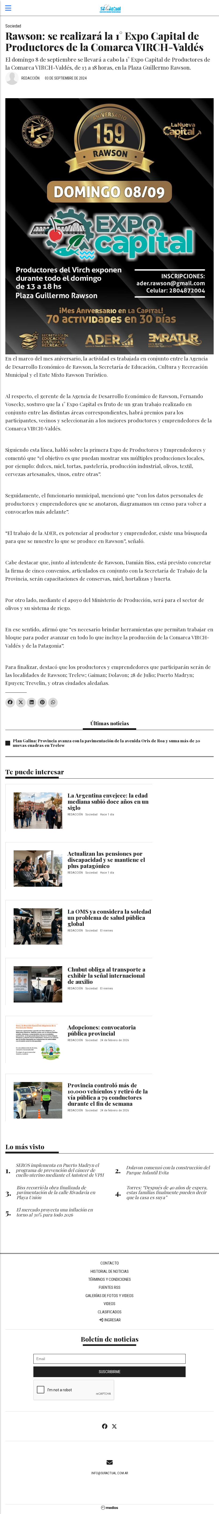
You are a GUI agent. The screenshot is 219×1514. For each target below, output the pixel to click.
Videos (109, 1303)
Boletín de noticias (110, 1338)
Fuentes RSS (109, 1287)
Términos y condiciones (109, 1279)
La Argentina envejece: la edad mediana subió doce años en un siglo (108, 801)
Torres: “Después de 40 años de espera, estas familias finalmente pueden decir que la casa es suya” (166, 1192)
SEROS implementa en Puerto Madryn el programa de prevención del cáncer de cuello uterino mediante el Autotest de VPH (60, 1170)
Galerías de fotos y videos (109, 1295)
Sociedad (13, 26)
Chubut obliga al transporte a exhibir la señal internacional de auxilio (106, 975)
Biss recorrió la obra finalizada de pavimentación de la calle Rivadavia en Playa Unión (56, 1192)
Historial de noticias (110, 1271)
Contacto (109, 1263)
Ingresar (112, 1320)
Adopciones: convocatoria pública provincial (102, 1030)
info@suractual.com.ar (109, 1473)
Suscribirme (109, 1371)
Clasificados (110, 1312)
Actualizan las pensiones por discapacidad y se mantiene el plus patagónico (106, 859)
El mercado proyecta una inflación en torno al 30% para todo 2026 (54, 1212)
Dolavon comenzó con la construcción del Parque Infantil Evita (168, 1169)
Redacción (30, 78)
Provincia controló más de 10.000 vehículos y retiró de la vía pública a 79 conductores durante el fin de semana (108, 1094)
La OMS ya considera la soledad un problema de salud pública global (109, 917)
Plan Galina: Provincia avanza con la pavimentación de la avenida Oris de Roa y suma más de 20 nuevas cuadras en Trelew (106, 743)
